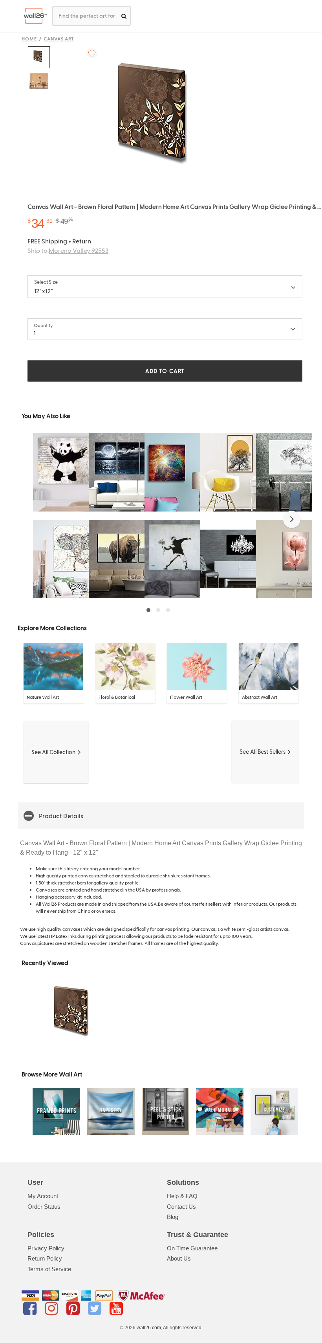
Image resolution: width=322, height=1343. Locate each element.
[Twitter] (96, 1308)
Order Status (43, 1206)
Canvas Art (59, 38)
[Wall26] (32, 16)
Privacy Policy (45, 1248)
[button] (291, 519)
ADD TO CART (165, 370)
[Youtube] (116, 1308)
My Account (42, 1196)
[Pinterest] (74, 1308)
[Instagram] (53, 1308)
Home (29, 38)
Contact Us (181, 1206)
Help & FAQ (182, 1196)
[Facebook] (31, 1308)
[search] (124, 16)
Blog (172, 1216)
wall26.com (149, 1327)
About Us (179, 1258)
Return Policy (44, 1258)
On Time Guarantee (192, 1248)
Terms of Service (49, 1269)
